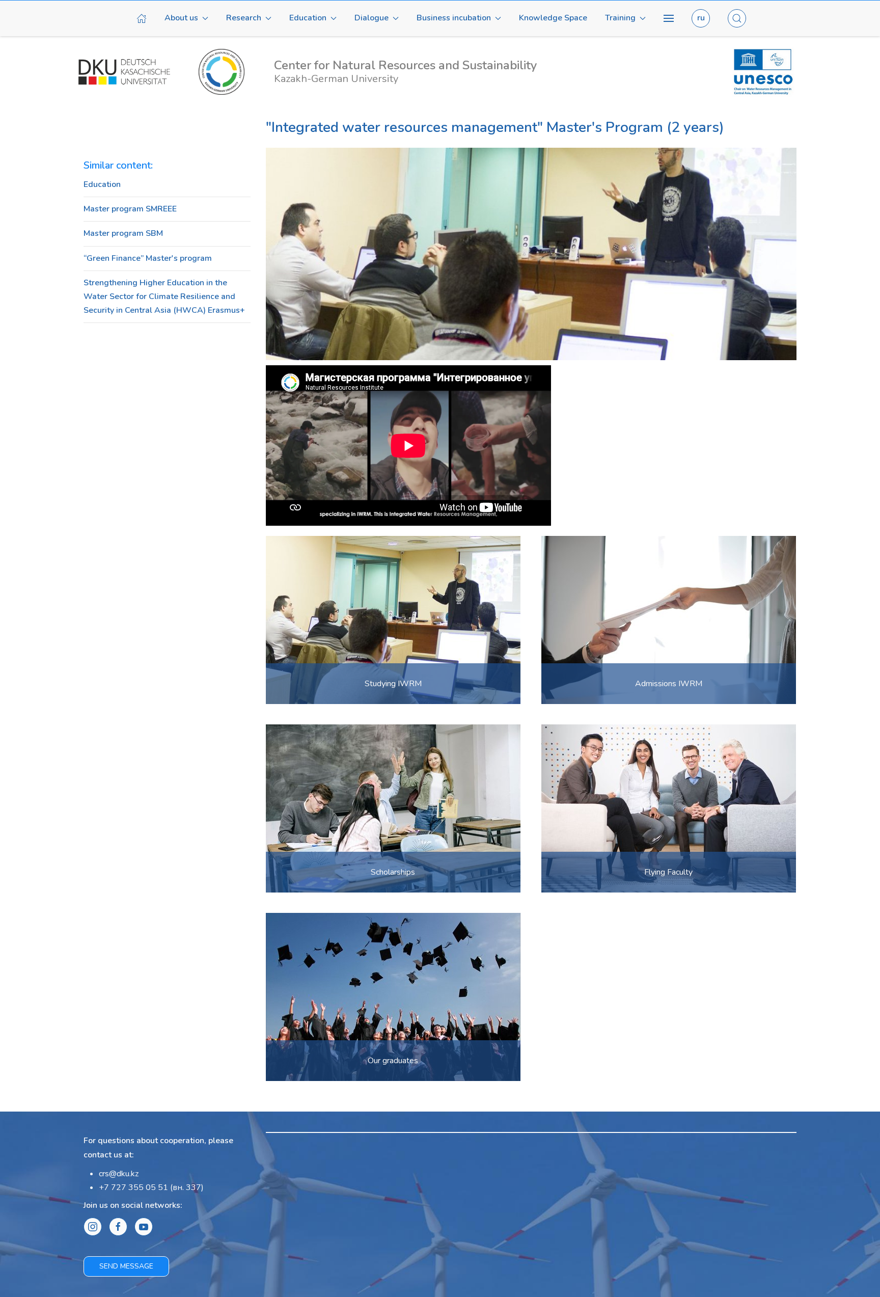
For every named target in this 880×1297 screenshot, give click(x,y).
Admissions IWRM (668, 683)
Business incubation (454, 17)
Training (620, 17)
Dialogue (371, 17)
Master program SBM (123, 233)
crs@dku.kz (119, 1173)
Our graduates (393, 1060)
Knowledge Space (553, 17)
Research (243, 17)
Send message (126, 1266)
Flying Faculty (668, 872)
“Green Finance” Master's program (148, 258)
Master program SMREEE (130, 208)
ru (701, 17)
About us (181, 17)
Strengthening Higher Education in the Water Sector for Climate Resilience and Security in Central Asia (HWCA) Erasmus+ (164, 296)
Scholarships (393, 872)
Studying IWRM (393, 683)
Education (307, 17)
